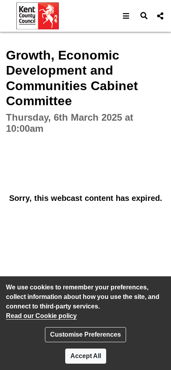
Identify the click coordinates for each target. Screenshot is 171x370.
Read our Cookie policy (41, 315)
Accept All (85, 356)
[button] (126, 16)
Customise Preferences (85, 334)
